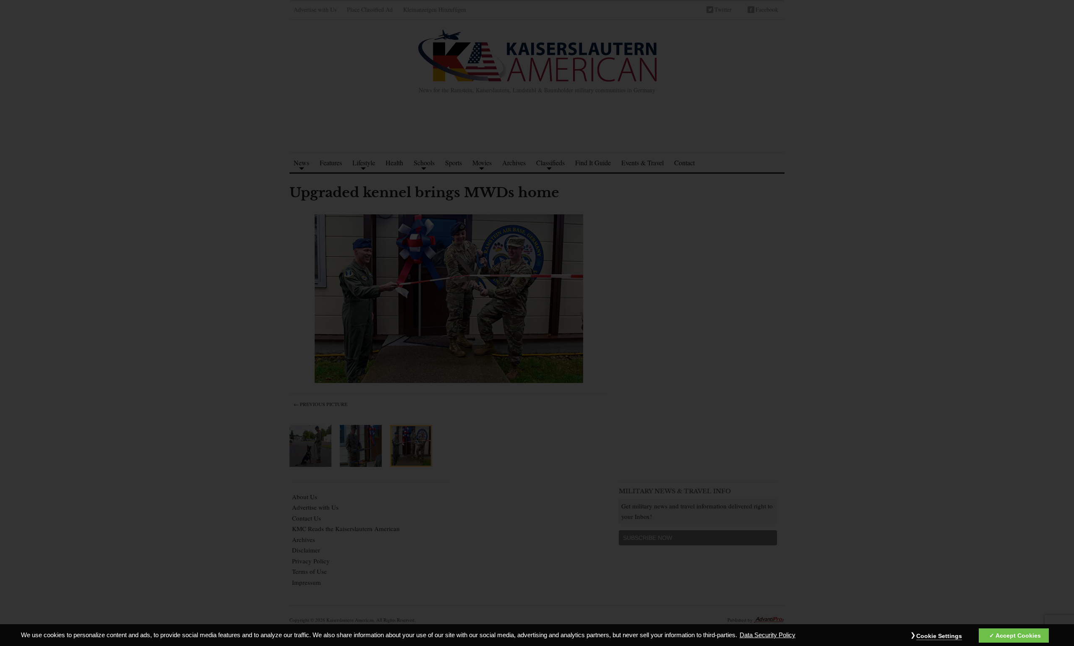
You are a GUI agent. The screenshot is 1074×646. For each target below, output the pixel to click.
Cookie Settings (939, 636)
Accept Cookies (1018, 635)
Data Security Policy (767, 635)
